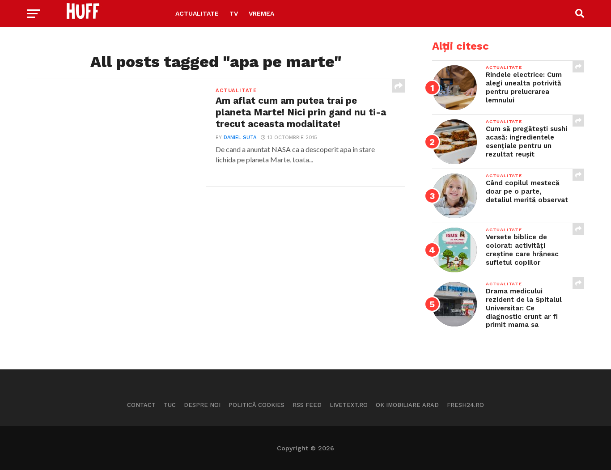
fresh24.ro (465, 405)
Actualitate (197, 13)
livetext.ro (349, 405)
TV (233, 13)
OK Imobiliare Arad (407, 405)
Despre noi (202, 405)
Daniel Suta (240, 137)
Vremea (261, 13)
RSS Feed (307, 405)
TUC (170, 405)
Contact (141, 405)
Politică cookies (256, 405)
